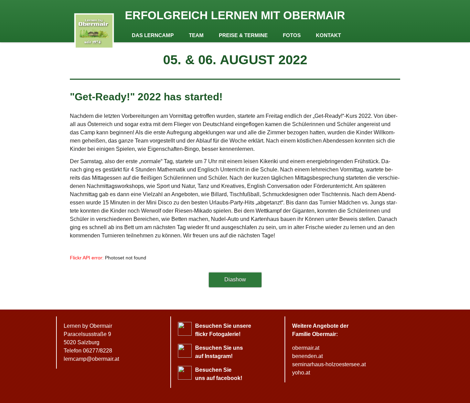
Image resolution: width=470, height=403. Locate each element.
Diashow (235, 279)
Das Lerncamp (153, 35)
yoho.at (301, 373)
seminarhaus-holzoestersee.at (329, 364)
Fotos (292, 35)
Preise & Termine (243, 35)
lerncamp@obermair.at (91, 359)
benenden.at (307, 356)
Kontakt (328, 35)
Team (196, 35)
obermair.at (305, 348)
